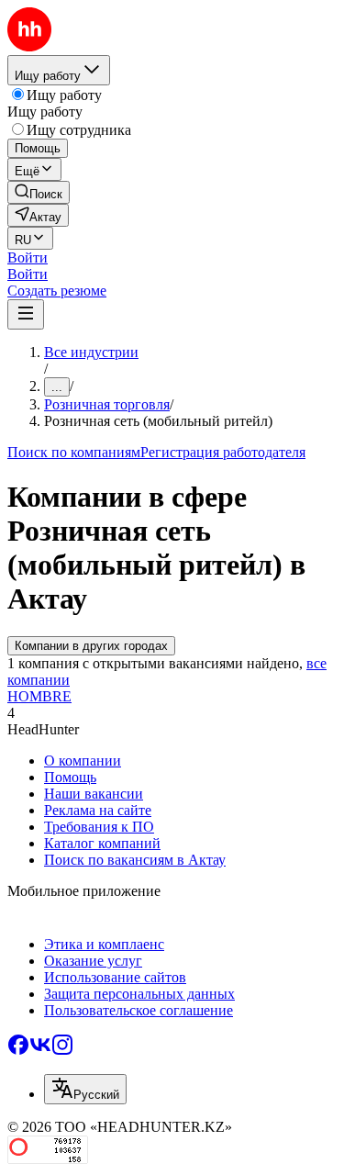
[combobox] (85, 1089)
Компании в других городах (91, 646)
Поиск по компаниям (73, 452)
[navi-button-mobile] (25, 314)
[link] (38, 192)
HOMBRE (39, 696)
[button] (27, 257)
